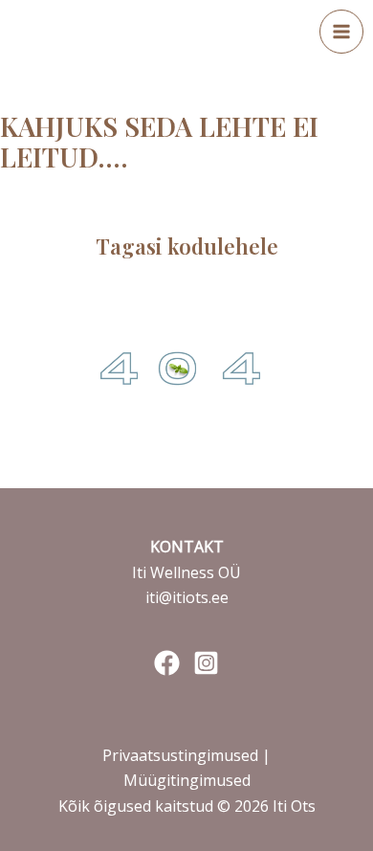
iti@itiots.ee (187, 597)
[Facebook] (167, 663)
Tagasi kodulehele (187, 246)
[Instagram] (206, 663)
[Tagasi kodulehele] (186, 196)
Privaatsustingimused (182, 755)
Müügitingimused (187, 780)
